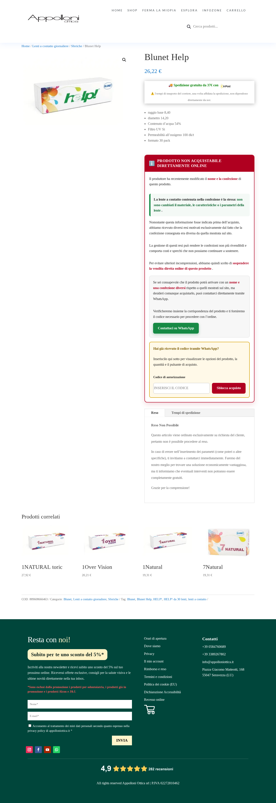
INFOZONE (212, 10)
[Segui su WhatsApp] (56, 749)
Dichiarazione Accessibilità (162, 692)
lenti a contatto (197, 599)
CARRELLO (236, 10)
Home (117, 10)
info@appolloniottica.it (218, 662)
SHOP (132, 10)
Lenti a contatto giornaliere (50, 46)
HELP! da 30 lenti (175, 599)
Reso (154, 413)
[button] (124, 60)
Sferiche (76, 46)
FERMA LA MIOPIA (159, 10)
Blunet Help (144, 599)
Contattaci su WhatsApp (176, 328)
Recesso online (154, 699)
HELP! (157, 599)
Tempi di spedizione (185, 413)
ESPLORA (189, 10)
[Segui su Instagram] (29, 749)
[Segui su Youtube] (47, 749)
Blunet (68, 599)
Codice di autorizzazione (169, 377)
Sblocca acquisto (229, 388)
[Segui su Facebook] (38, 749)
